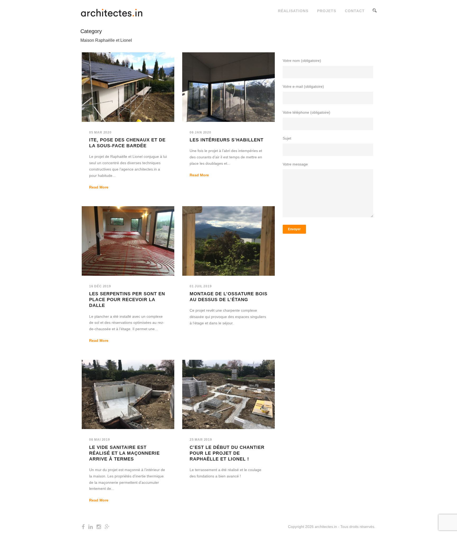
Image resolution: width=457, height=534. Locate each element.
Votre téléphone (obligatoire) (306, 112)
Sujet (287, 138)
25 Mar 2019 (201, 439)
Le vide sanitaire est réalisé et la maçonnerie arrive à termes (124, 453)
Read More (98, 187)
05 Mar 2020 (100, 132)
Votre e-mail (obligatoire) (303, 86)
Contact (355, 11)
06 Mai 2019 (99, 439)
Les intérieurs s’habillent (226, 139)
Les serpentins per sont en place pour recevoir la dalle (127, 299)
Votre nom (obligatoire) (302, 60)
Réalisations (293, 11)
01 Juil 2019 (201, 286)
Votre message (295, 164)
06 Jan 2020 (200, 132)
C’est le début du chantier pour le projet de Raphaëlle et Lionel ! (227, 453)
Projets (326, 11)
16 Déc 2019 (100, 286)
